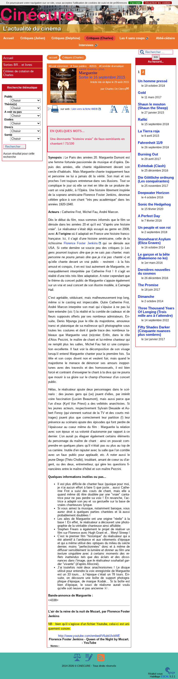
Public (8, 96)
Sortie (8, 134)
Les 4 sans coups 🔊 (134, 38)
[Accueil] (89, 31)
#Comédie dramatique (111, 66)
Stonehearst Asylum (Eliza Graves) (154, 241)
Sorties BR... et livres (17, 65)
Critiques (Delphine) (65, 38)
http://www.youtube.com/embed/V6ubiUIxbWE (89, 636)
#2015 (92, 66)
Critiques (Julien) (32, 38)
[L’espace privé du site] (89, 660)
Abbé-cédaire (165, 38)
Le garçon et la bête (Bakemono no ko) (154, 256)
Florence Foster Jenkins (81, 243)
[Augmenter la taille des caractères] (113, 111)
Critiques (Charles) (99, 38)
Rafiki (142, 119)
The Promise (148, 285)
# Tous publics (78, 66)
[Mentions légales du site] (77, 660)
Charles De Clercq (115, 88)
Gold (142, 93)
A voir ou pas (13, 112)
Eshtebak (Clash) (151, 166)
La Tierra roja (148, 131)
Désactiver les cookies (158, 2)
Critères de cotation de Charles (18, 73)
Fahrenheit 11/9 (150, 143)
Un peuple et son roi (154, 227)
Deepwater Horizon (153, 193)
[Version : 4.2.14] (170, 673)
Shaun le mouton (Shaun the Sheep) (153, 106)
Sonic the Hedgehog (154, 204)
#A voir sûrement (58, 66)
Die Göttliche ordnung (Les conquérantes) (156, 179)
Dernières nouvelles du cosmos (154, 271)
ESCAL (165, 676)
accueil (53, 57)
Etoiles (8, 119)
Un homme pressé (152, 81)
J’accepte (135, 2)
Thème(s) (10, 104)
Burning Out (148, 154)
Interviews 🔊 (88, 45)
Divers (8, 127)
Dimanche (146, 296)
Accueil (8, 38)
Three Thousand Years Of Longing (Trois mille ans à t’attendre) (156, 311)
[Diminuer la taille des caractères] (125, 111)
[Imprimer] (55, 111)
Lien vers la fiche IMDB (85, 109)
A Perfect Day (149, 216)
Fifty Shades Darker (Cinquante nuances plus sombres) (154, 330)
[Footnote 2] (106, 588)
